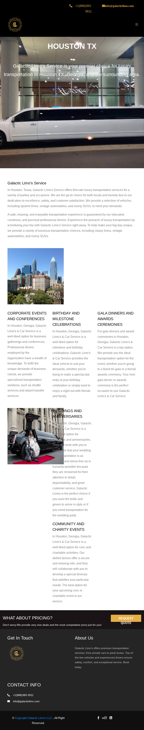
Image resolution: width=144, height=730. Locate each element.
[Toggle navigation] (135, 24)
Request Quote (126, 619)
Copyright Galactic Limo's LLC (34, 717)
